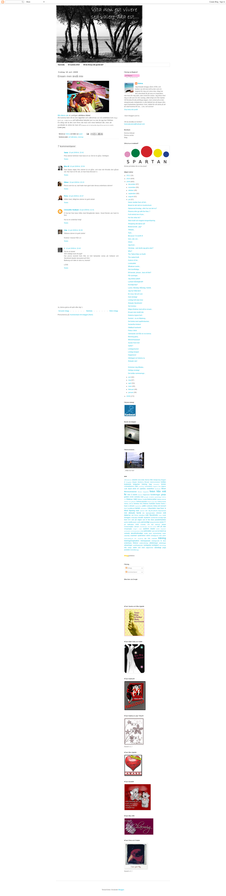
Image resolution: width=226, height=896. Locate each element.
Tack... (130, 233)
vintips (130, 547)
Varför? (130, 346)
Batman (147, 480)
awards (134, 480)
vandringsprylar (138, 545)
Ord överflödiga (133, 269)
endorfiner (150, 489)
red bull (150, 524)
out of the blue (148, 520)
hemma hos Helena (141, 503)
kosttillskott (131, 508)
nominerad (154, 517)
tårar (164, 541)
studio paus (148, 533)
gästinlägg (158, 497)
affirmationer (128, 480)
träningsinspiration (131, 541)
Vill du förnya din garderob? (93, 65)
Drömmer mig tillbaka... (136, 367)
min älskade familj (132, 513)
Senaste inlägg (63, 311)
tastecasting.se (128, 538)
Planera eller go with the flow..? (139, 211)
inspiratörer (138, 506)
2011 (128, 175)
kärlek (137, 508)
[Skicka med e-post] (92, 134)
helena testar (162, 501)
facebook (157, 488)
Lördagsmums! (133, 349)
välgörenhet (149, 547)
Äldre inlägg (113, 311)
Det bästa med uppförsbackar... (139, 321)
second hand (152, 526)
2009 (128, 182)
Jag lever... (132, 245)
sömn (148, 535)
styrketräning (157, 533)
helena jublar (152, 499)
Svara (66, 159)
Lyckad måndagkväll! (135, 282)
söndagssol (154, 535)
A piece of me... (133, 260)
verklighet (155, 545)
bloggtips (129, 482)
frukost (140, 494)
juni (129, 377)
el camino (141, 489)
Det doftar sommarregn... (137, 373)
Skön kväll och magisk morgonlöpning (141, 220)
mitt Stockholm (151, 515)
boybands (127, 484)
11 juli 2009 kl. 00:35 (75, 230)
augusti (131, 196)
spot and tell (155, 531)
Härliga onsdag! (133, 370)
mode (164, 515)
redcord (157, 524)
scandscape (143, 526)
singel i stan (137, 529)
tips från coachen (150, 538)
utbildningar (153, 543)
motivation (134, 517)
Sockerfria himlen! (134, 324)
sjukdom (146, 529)
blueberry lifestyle (143, 482)
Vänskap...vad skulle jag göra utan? (140, 248)
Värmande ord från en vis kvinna (139, 334)
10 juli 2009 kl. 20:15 (76, 182)
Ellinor (66, 182)
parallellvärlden (160, 520)
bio (151, 480)
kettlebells (149, 506)
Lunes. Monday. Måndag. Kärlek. (139, 288)
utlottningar (162, 543)
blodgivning (156, 480)
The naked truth (133, 257)
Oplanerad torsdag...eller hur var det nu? (142, 208)
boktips (163, 482)
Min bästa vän (63, 115)
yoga (164, 547)
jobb (144, 506)
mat (137, 510)
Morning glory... (133, 337)
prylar (162, 522)
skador (152, 529)
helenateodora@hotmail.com (134, 124)
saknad (136, 526)
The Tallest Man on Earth (137, 254)
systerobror (142, 535)
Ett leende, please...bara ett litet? (139, 272)
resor (164, 524)
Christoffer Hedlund (71, 210)
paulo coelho (137, 522)
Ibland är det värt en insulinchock (139, 205)
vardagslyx (147, 545)
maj (129, 380)
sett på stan (161, 526)
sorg (141, 531)
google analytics (149, 497)
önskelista (133, 550)
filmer (163, 489)
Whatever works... (134, 266)
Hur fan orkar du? (134, 217)
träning (162, 538)
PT (165, 522)
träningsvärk (156, 541)
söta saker (162, 535)
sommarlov (127, 531)
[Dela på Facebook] (99, 134)
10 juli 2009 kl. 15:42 (76, 152)
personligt (145, 522)
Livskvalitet (132, 263)
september (132, 193)
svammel (133, 535)
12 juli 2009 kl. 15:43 (73, 248)
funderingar (155, 495)
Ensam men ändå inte (136, 312)
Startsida (61, 65)
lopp (158, 508)
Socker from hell (134, 343)
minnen (159, 513)
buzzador (156, 484)
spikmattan (147, 531)
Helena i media (142, 499)
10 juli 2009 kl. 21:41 (86, 210)
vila (125, 547)
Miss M (66, 166)
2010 (128, 179)
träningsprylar (145, 541)
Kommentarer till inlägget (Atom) (81, 315)
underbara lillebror (131, 543)
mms (160, 515)
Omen (130, 242)
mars (130, 386)
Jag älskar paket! (134, 279)
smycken (163, 529)
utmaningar (128, 545)
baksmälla (141, 480)
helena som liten (152, 501)
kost (125, 508)
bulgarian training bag (142, 484)
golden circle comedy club (133, 497)
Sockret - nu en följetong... (137, 318)
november (132, 187)
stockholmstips (137, 533)
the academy (138, 538)
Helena (140, 83)
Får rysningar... (133, 275)
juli (129, 199)
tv (161, 541)
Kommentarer (132, 572)
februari (131, 389)
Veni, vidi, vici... (133, 239)
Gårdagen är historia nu (136, 358)
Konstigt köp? (133, 285)
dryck (130, 489)
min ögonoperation (148, 513)
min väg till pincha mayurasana (155, 510)
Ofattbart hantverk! (134, 327)
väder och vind (139, 547)
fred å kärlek (132, 495)
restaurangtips (128, 526)
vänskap (80, 137)
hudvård (152, 503)
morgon (127, 517)
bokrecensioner (155, 482)
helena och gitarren (130, 501)
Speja (66, 152)
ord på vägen (137, 520)
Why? (130, 251)
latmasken (144, 508)
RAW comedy (140, 524)
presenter (156, 522)
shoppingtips (128, 529)
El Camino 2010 (74, 65)
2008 (128, 396)
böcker (163, 484)
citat (136, 486)
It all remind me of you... (136, 214)
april (130, 383)
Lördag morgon (133, 352)
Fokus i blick (132, 330)
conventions (148, 486)
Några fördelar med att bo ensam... (140, 309)
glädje (163, 495)
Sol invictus (132, 306)
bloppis (134, 482)
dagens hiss (157, 486)
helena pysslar (141, 501)
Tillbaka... (131, 230)
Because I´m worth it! (135, 236)
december (132, 184)
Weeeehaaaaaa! (134, 340)
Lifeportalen (152, 508)
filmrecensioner (130, 492)
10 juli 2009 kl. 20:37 (76, 196)
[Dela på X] (96, 134)
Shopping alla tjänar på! (136, 224)
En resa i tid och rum (135, 294)
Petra (66, 196)
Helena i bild (131, 499)
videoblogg (162, 545)
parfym (126, 522)
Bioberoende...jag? (135, 227)
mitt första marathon (138, 515)
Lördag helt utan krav (135, 300)
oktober (131, 190)
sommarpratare (135, 531)
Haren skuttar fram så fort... (137, 202)
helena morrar (161, 499)
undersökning (143, 543)
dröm (134, 489)
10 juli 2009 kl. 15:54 (77, 166)
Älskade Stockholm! (135, 303)
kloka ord (156, 506)
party (130, 522)
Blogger (121, 890)
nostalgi (160, 517)
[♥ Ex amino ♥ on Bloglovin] (132, 77)
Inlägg (129, 568)
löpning (132, 510)
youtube (127, 550)
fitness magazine (143, 491)
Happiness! (132, 355)
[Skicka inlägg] (87, 134)
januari (131, 392)
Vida (65, 230)
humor (158, 503)
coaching (141, 486)
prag (151, 522)
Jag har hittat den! (134, 291)
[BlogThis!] (94, 134)
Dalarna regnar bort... (135, 315)
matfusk (142, 510)
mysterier (147, 517)
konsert (163, 506)
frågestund (146, 494)
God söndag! (132, 297)
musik (140, 517)
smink (158, 529)
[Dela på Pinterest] (101, 134)
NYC (129, 520)
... (128, 364)
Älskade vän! (132, 361)
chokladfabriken (129, 486)
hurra (163, 503)
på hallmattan (73, 137)
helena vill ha (128, 503)
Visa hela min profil (131, 109)
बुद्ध (138, 550)
